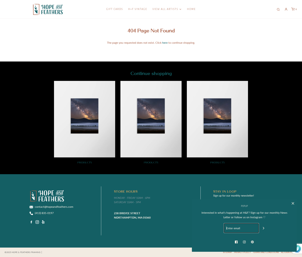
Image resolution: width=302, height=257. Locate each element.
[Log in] (286, 9)
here (165, 42)
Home (191, 9)
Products (84, 162)
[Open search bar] (278, 9)
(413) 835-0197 (44, 213)
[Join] (263, 228)
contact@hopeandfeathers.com (54, 206)
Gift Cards (114, 9)
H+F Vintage (137, 9)
